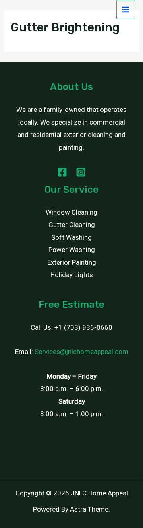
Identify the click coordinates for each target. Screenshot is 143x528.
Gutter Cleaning (71, 225)
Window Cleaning (71, 212)
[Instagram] (81, 172)
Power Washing (71, 250)
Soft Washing (71, 237)
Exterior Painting (71, 262)
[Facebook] (62, 172)
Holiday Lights (71, 275)
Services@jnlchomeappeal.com (81, 352)
